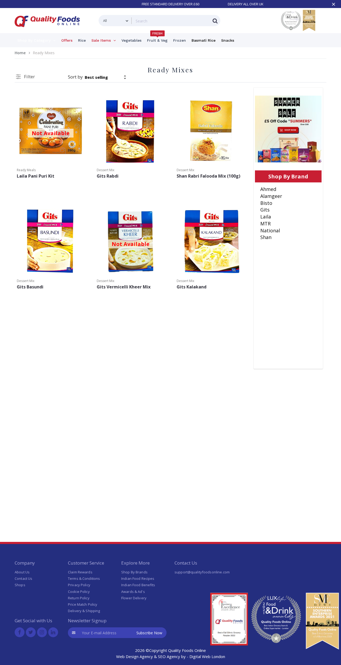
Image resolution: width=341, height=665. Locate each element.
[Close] (333, 4)
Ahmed (268, 189)
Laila (265, 216)
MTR (265, 223)
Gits (265, 209)
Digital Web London (207, 656)
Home (20, 52)
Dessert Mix (105, 170)
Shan (265, 237)
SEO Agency (169, 656)
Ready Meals (26, 170)
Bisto (266, 203)
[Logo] (49, 30)
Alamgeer (271, 196)
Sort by (75, 77)
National (270, 230)
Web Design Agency (134, 656)
